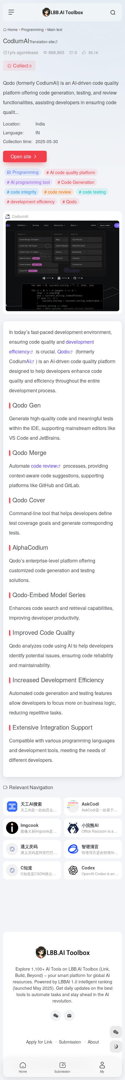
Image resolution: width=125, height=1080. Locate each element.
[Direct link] (57, 806)
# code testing (92, 192)
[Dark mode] (116, 1046)
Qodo (63, 351)
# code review (57, 192)
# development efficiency (31, 201)
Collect (22, 65)
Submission (70, 1042)
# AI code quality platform (70, 172)
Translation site (41, 41)
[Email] (69, 1015)
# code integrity (21, 192)
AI (28, 361)
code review (44, 465)
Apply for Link (39, 1042)
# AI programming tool (28, 182)
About (93, 1042)
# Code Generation (76, 182)
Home (13, 29)
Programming (32, 29)
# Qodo (69, 201)
